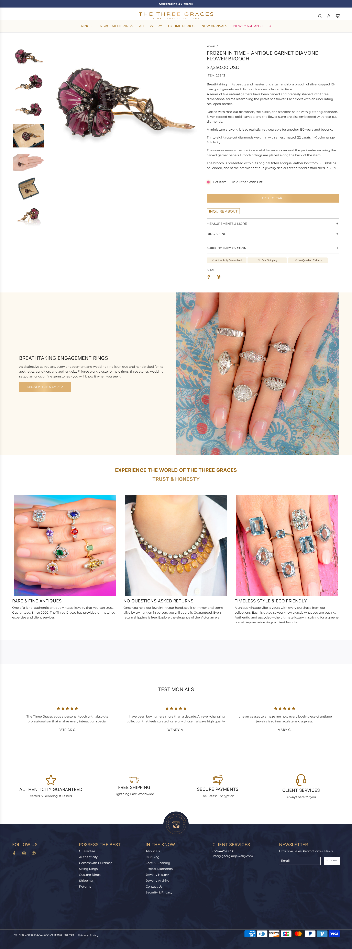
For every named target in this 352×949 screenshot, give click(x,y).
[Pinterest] (33, 853)
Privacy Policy (88, 935)
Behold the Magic (43, 387)
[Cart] (337, 15)
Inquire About (223, 211)
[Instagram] (24, 853)
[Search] (319, 15)
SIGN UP (332, 860)
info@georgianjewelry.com (232, 856)
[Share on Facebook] (208, 277)
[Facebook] (14, 853)
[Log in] (328, 15)
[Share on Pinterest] (218, 277)
